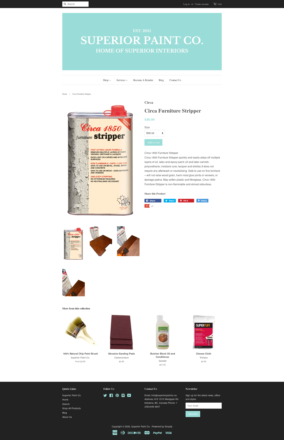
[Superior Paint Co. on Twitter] (105, 396)
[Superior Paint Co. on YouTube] (129, 396)
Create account (202, 4)
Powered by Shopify (162, 426)
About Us (67, 417)
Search (66, 404)
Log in (186, 4)
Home (64, 94)
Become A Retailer (143, 80)
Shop (106, 80)
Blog (161, 80)
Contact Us (175, 80)
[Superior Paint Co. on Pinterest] (117, 396)
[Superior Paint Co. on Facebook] (111, 396)
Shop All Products (71, 408)
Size (147, 127)
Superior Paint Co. (71, 395)
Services (121, 80)
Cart (220, 4)
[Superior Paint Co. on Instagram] (123, 396)
